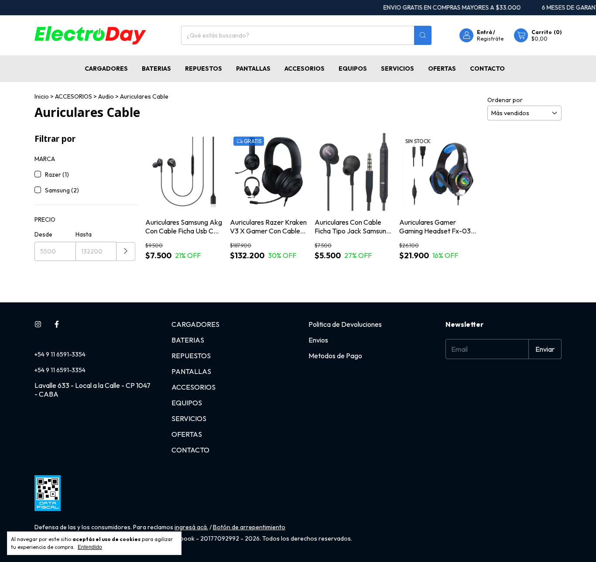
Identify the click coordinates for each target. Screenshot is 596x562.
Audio (106, 96)
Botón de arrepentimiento (249, 527)
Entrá (484, 32)
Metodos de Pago (335, 355)
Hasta (83, 234)
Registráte (490, 38)
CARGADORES (106, 68)
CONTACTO (487, 68)
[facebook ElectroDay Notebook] (56, 324)
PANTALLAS (253, 68)
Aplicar (125, 251)
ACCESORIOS (304, 68)
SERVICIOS (397, 68)
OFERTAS (442, 68)
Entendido (90, 547)
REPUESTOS (203, 68)
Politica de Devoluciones (345, 324)
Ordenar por (505, 100)
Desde (43, 234)
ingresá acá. (191, 527)
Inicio (41, 96)
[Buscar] (423, 35)
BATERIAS (156, 68)
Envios (318, 340)
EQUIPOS (353, 68)
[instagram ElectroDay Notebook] (37, 324)
